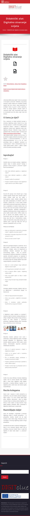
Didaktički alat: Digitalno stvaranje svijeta (17, 30)
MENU (6, 2)
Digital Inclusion (7, 89)
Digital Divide (14, 89)
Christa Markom (10, 83)
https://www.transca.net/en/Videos (12, 133)
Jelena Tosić (18, 83)
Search (4, 463)
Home (4, 30)
